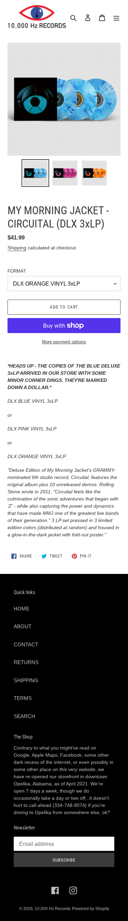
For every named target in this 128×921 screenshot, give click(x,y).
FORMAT (17, 271)
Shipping (17, 247)
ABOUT (22, 626)
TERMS (23, 698)
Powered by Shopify (90, 908)
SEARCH (24, 716)
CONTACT (26, 644)
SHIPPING (26, 680)
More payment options (64, 341)
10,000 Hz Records (53, 908)
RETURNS (26, 662)
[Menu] (116, 17)
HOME (21, 608)
